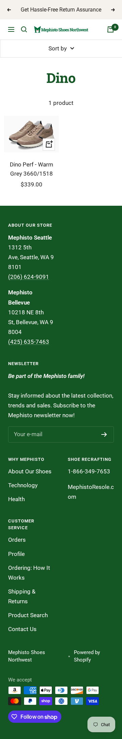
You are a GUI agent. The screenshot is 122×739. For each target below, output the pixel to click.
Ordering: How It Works (29, 572)
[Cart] (110, 29)
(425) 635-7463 (28, 341)
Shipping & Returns (22, 596)
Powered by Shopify (87, 656)
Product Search (28, 615)
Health (16, 499)
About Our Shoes (30, 471)
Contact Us (22, 629)
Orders (17, 539)
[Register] (104, 434)
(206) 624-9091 (28, 276)
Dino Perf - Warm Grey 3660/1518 (31, 169)
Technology (23, 485)
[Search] (24, 29)
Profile (16, 554)
